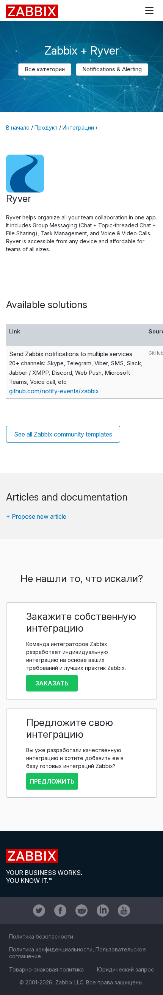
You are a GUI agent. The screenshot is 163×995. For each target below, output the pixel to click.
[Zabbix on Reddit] (81, 910)
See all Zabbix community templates (63, 434)
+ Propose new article (36, 516)
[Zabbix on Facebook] (60, 910)
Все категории (45, 69)
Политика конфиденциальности (50, 949)
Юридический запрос (125, 969)
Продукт (46, 127)
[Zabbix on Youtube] (124, 910)
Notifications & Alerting (112, 69)
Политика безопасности (41, 936)
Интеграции (78, 127)
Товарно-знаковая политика (46, 969)
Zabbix (32, 11)
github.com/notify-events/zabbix (54, 391)
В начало (18, 127)
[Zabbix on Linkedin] (103, 910)
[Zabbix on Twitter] (39, 910)
